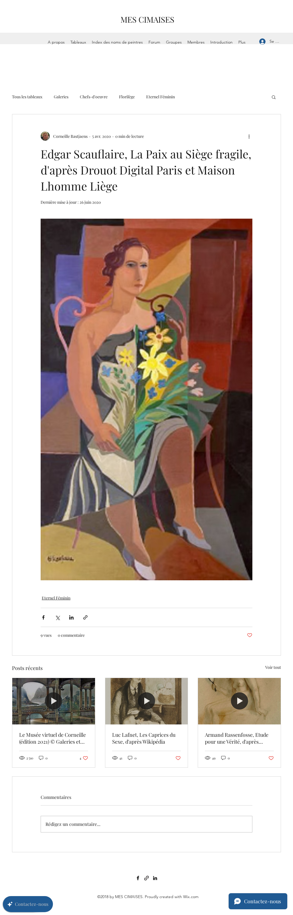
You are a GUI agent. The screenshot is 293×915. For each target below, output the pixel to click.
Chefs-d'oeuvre (94, 96)
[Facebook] (138, 878)
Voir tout (273, 667)
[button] (273, 97)
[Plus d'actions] (249, 136)
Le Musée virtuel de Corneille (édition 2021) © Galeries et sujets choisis (52, 738)
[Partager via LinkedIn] (71, 617)
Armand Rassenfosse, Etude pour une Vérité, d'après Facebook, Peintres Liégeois (237, 738)
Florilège (127, 96)
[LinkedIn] (155, 878)
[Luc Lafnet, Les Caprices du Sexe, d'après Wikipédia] (146, 701)
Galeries (61, 96)
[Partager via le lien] (85, 617)
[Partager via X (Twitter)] (57, 617)
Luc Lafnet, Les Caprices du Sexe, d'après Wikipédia (143, 738)
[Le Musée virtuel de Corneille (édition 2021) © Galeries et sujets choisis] (53, 701)
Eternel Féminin (160, 96)
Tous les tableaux (27, 96)
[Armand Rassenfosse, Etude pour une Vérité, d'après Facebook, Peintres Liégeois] (239, 701)
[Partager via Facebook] (43, 617)
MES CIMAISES (147, 19)
